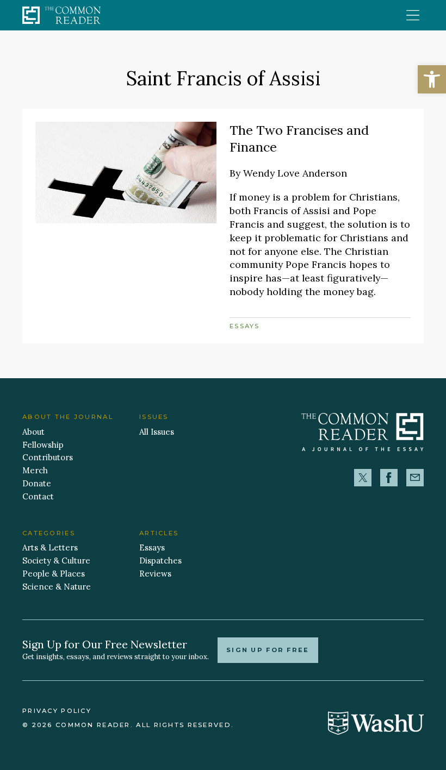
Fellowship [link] (43, 445)
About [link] (33, 432)
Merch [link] (35, 470)
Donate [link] (36, 483)
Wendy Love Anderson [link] (295, 173)
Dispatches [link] (160, 560)
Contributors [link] (47, 457)
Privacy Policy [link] (56, 711)
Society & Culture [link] (56, 560)
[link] (432, 79)
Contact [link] (38, 496)
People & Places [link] (53, 573)
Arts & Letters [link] (50, 547)
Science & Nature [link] (56, 586)
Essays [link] (245, 326)
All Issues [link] (156, 432)
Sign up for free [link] (267, 650)
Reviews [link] (155, 573)
